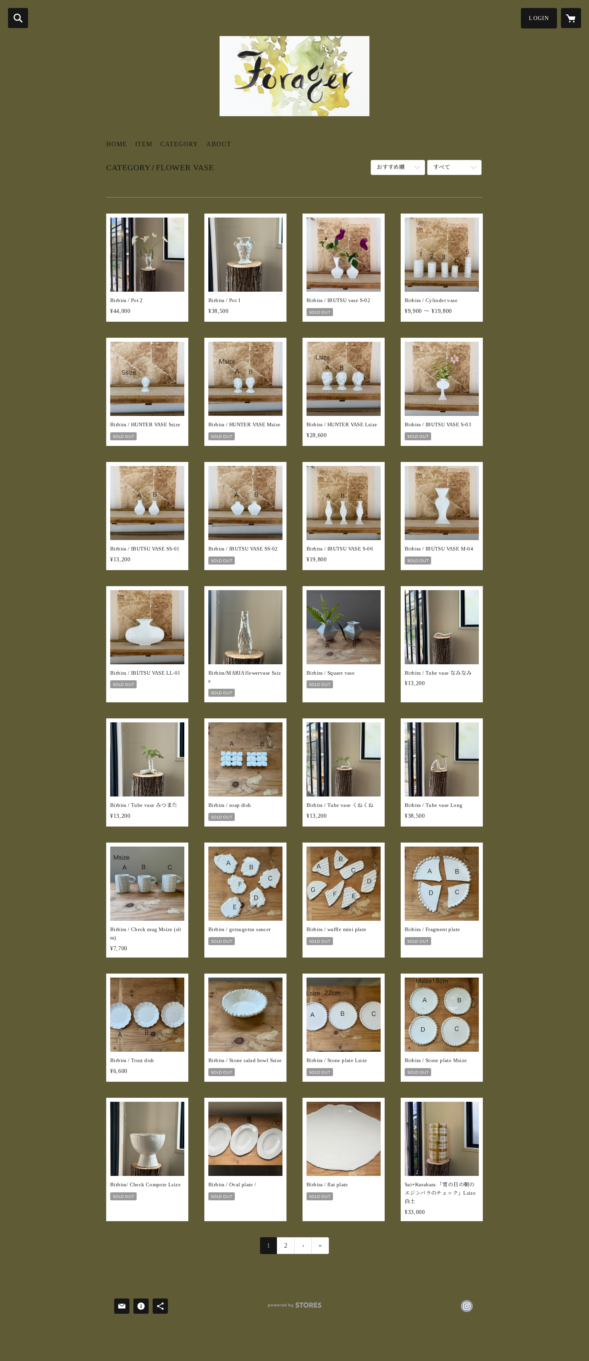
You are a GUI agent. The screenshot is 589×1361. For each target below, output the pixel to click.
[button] (539, 18)
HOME (116, 144)
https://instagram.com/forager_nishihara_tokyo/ (467, 1306)
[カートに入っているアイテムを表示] (571, 18)
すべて (441, 167)
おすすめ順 (391, 167)
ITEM (143, 144)
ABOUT (218, 144)
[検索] (18, 18)
